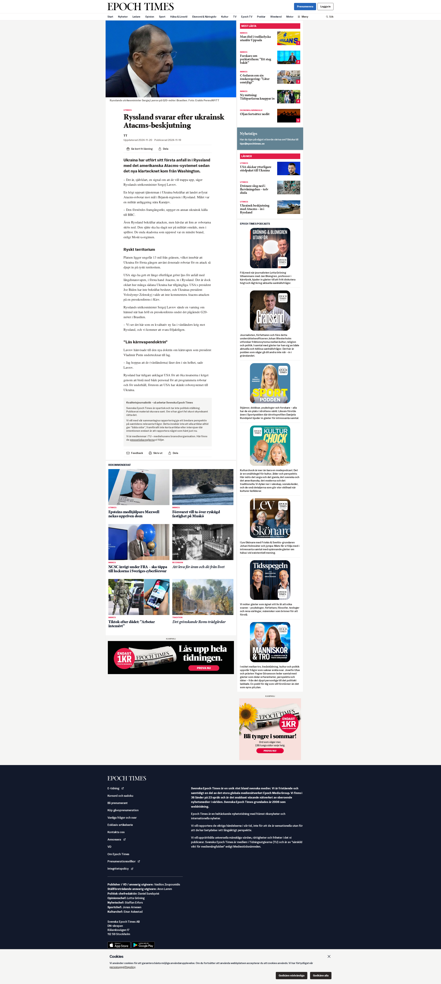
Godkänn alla (321, 975)
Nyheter (123, 16)
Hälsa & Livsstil (178, 16)
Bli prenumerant (117, 803)
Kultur (224, 16)
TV (234, 16)
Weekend (275, 16)
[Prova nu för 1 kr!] (171, 657)
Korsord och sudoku (120, 795)
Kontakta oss (116, 832)
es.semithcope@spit (252, 143)
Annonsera (114, 839)
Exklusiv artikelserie (120, 825)
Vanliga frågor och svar (122, 817)
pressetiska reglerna (142, 439)
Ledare (136, 16)
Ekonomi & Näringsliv (204, 16)
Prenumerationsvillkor (121, 861)
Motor (289, 16)
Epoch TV (246, 16)
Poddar (261, 16)
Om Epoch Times (118, 854)
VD (109, 846)
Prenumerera (305, 6)
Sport (162, 16)
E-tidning (113, 788)
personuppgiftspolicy (122, 967)
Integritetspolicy (118, 868)
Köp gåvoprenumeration (122, 810)
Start (110, 16)
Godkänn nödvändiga (291, 975)
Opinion (149, 16)
